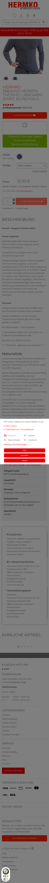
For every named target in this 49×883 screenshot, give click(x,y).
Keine (24, 460)
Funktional (32, 440)
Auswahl (24, 455)
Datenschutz (9, 865)
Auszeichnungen (11, 734)
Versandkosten (26, 191)
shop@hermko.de (11, 674)
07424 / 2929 (8, 692)
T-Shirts (6, 715)
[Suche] (43, 22)
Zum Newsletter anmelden (24, 838)
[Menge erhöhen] (13, 200)
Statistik (31, 436)
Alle (24, 450)
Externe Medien (14, 440)
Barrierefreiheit (10, 869)
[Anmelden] (21, 15)
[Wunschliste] (14, 15)
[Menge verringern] (13, 203)
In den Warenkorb (29, 201)
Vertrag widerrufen (13, 770)
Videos (5, 730)
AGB (4, 853)
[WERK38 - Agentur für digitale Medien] (32, 848)
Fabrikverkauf (9, 723)
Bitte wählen (25, 165)
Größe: (7, 165)
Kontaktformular (17, 682)
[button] (19, 157)
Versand (6, 763)
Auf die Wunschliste (23, 115)
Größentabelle (39, 171)
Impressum (8, 861)
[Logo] (24, 5)
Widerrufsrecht (10, 857)
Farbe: (8, 156)
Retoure (6, 756)
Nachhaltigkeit (10, 719)
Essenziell (12, 436)
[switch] (5, 879)
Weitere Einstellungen (16, 444)
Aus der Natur (9, 726)
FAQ (4, 760)
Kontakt (6, 748)
